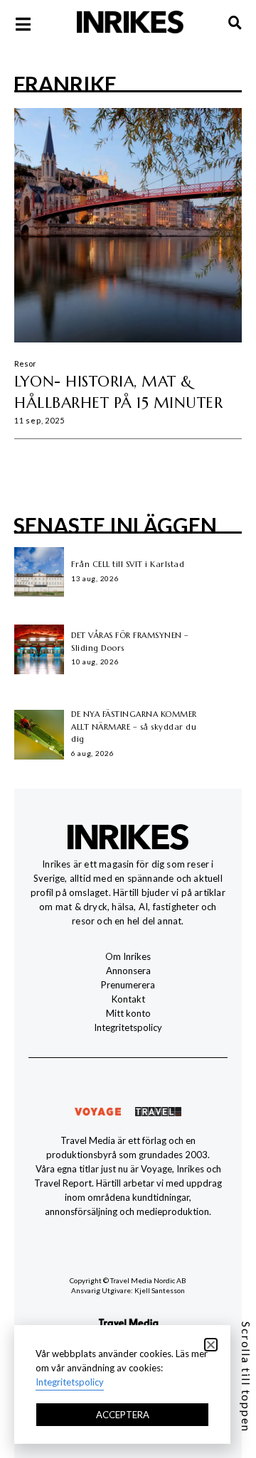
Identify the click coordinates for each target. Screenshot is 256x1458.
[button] (211, 1344)
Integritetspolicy (128, 1027)
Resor (25, 363)
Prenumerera (128, 984)
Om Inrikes (128, 956)
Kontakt (128, 999)
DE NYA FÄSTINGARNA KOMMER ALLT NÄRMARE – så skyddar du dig (134, 726)
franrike (65, 84)
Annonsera (128, 970)
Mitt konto (128, 1013)
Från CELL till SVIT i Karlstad (127, 564)
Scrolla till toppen (246, 1377)
